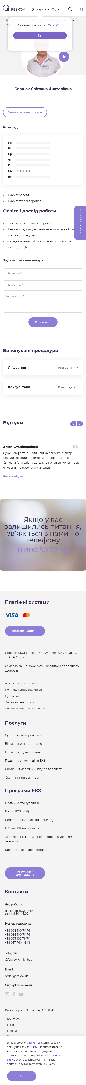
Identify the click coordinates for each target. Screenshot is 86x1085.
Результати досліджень (25, 873)
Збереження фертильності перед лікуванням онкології (38, 839)
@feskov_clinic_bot (18, 959)
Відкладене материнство (23, 744)
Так (40, 35)
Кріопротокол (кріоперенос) (26, 850)
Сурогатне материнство (23, 735)
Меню (81, 9)
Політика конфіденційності (23, 689)
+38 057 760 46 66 (18, 942)
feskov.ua (35, 1042)
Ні (40, 44)
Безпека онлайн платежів (22, 683)
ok (21, 1076)
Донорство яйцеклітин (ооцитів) (29, 820)
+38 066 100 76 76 (17, 934)
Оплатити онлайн (25, 631)
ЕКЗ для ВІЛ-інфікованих (23, 828)
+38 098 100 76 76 (17, 930)
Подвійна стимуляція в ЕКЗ (25, 760)
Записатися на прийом (25, 112)
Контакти (14, 1019)
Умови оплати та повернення (25, 708)
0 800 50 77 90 (43, 549)
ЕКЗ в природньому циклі (24, 752)
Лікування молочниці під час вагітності (33, 769)
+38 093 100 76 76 (17, 938)
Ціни (10, 1025)
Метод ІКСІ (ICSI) (17, 811)
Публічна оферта (16, 696)
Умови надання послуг (20, 702)
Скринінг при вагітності (22, 777)
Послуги (13, 1031)
